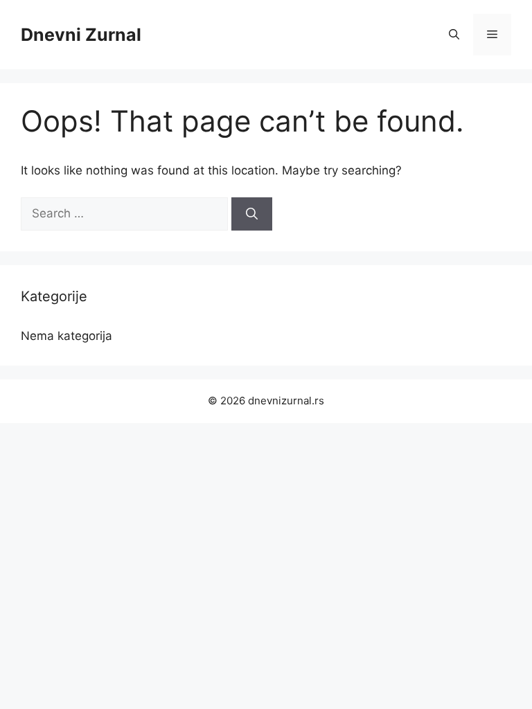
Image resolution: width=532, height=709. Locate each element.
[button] (454, 34)
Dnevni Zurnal (81, 34)
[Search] (251, 214)
